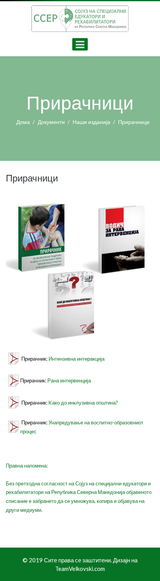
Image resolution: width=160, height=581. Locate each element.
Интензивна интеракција (76, 359)
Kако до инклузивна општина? (83, 403)
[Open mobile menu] (80, 44)
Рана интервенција (69, 380)
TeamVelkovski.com (80, 568)
